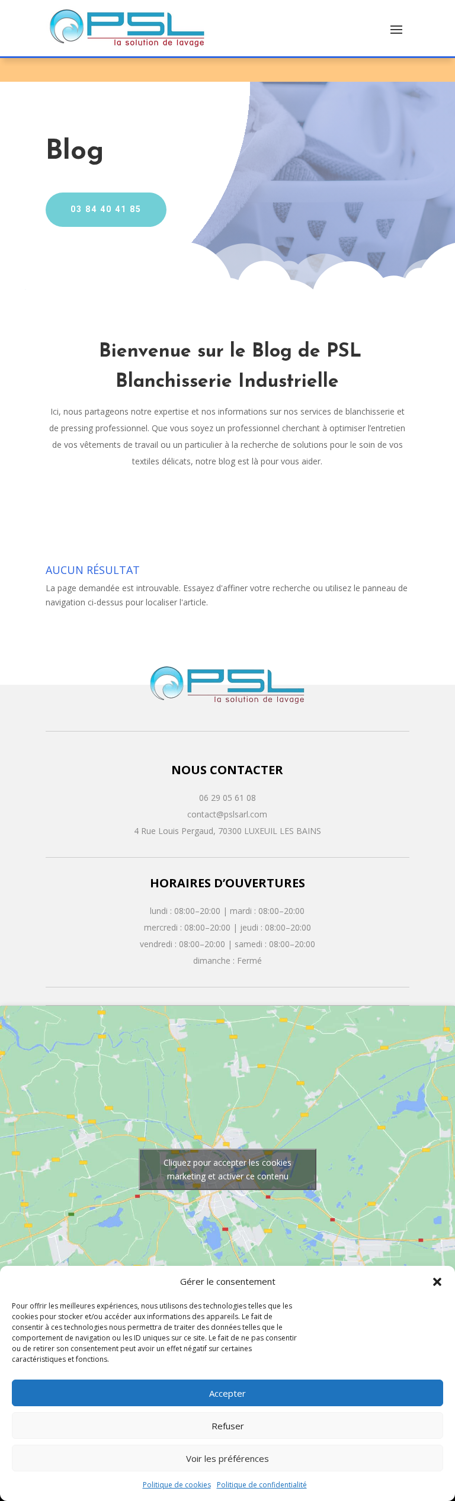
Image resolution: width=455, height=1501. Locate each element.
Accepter (227, 1393)
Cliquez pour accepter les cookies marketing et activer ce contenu (227, 1169)
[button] (437, 1282)
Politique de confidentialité (262, 1485)
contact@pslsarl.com (227, 814)
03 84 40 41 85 (106, 209)
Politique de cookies (177, 1485)
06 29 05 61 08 (227, 797)
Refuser (228, 1426)
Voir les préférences (227, 1458)
